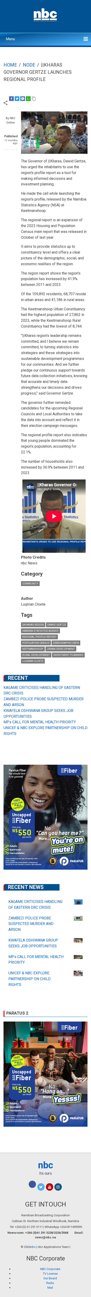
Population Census (35, 642)
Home (10, 65)
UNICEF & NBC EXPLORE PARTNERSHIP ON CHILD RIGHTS (29, 979)
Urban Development (61, 648)
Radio (50, 1283)
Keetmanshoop (32, 648)
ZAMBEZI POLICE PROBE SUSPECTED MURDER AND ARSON (30, 924)
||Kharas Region (33, 624)
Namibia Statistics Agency (40, 630)
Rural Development (36, 655)
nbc (45, 1165)
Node (29, 65)
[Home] (45, 14)
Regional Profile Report (39, 636)
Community (30, 583)
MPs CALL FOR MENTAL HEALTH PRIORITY (40, 722)
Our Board (50, 1278)
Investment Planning (68, 655)
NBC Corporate (50, 1269)
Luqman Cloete (32, 661)
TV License (50, 1273)
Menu (10, 39)
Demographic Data (66, 642)
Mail (50, 1287)
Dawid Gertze (56, 624)
